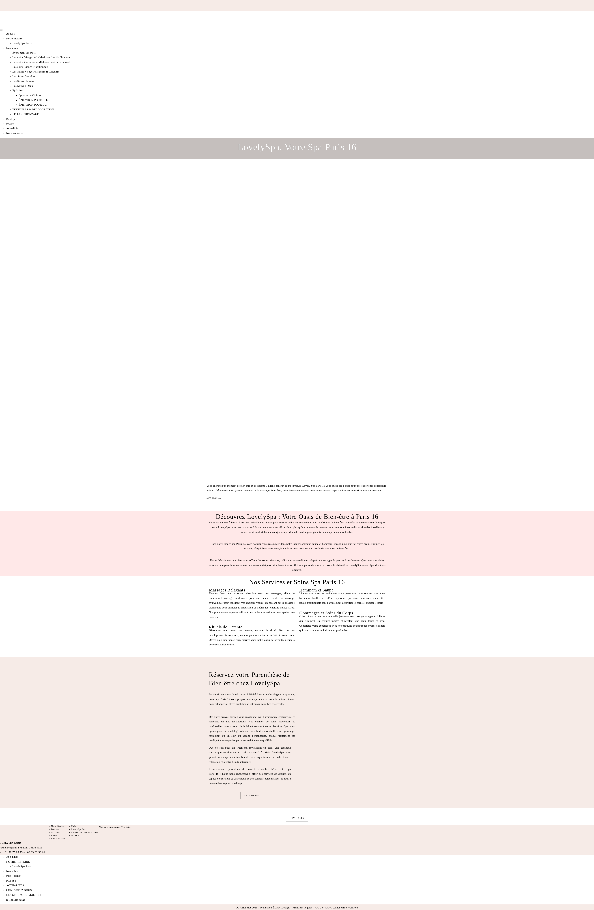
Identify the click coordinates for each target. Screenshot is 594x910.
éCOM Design (281, 907)
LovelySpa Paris (22, 43)
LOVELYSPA (214, 498)
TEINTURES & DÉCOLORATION (33, 109)
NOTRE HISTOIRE (18, 861)
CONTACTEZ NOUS (19, 890)
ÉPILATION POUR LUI (33, 104)
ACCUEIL (12, 857)
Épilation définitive (30, 95)
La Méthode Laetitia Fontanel (85, 832)
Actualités (12, 128)
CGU (318, 907)
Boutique (11, 118)
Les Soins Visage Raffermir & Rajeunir (35, 71)
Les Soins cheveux (23, 81)
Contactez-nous (58, 838)
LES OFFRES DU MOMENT (23, 894)
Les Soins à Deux (22, 85)
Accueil (10, 33)
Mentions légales (302, 907)
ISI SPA (75, 835)
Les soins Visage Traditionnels (30, 66)
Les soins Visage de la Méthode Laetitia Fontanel (41, 57)
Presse (10, 123)
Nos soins (12, 47)
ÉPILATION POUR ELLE (34, 100)
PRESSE (11, 880)
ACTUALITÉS (15, 885)
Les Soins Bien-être (24, 76)
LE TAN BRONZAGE (25, 114)
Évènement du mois (24, 52)
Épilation (17, 90)
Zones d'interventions (345, 907)
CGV (328, 907)
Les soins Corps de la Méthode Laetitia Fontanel (41, 62)
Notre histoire (14, 38)
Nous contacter (15, 133)
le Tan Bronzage (15, 899)
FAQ (73, 826)
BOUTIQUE (13, 876)
